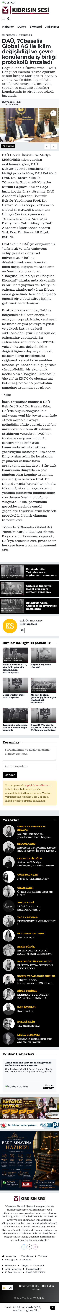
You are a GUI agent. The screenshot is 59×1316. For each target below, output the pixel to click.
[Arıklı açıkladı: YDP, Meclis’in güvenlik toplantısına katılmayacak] (15, 655)
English (26, 1259)
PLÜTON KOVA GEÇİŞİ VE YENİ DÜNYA (35, 967)
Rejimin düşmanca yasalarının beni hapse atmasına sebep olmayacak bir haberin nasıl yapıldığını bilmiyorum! (36, 835)
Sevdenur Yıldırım (30, 933)
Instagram (11, 1259)
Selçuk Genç (26, 843)
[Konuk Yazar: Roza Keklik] (9, 979)
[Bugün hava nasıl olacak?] (44, 655)
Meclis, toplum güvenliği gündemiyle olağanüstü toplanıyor (43, 698)
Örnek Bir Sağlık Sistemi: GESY (35, 893)
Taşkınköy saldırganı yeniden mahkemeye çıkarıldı (15, 728)
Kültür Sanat (13, 1272)
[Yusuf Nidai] (9, 906)
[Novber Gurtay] (17, 1086)
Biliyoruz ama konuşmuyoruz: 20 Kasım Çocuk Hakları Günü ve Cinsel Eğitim (34, 981)
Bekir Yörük (26, 946)
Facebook (27, 1256)
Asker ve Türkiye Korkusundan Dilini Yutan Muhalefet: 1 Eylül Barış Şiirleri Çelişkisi (35, 864)
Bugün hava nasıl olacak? (41, 666)
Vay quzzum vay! (28, 1025)
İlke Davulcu (26, 1007)
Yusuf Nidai (25, 902)
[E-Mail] (22, 630)
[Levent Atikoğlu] (9, 862)
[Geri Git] (9, 3)
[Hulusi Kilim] (9, 1023)
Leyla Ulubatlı (28, 1034)
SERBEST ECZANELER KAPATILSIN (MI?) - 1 (33, 996)
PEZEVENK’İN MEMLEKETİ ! (36, 923)
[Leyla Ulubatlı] (9, 1038)
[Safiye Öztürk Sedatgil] (9, 964)
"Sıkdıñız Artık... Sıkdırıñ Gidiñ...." (29, 908)
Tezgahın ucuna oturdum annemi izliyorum (34, 1040)
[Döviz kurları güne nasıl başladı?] (15, 685)
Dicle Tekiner (27, 990)
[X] (29, 1246)
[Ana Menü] (3, 19)
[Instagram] (35, 1246)
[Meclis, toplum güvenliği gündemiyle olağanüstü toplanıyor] (44, 685)
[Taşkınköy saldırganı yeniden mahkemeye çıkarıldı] (15, 715)
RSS (9, 1287)
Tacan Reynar (27, 917)
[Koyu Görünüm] (8, 19)
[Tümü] (55, 820)
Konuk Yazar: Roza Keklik (36, 976)
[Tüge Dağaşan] (9, 876)
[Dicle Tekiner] (9, 994)
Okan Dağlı (25, 887)
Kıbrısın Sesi (28, 624)
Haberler (8, 26)
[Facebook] (23, 1246)
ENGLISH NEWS (35, 1272)
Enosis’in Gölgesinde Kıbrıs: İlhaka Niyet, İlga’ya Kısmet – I (36, 849)
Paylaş (10, 145)
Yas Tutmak (25, 937)
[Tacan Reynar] (9, 920)
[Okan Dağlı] (9, 891)
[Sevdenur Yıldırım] (9, 935)
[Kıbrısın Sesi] (25, 10)
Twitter (42, 1256)
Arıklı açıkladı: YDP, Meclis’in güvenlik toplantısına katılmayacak (15, 668)
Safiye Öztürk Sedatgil (34, 961)
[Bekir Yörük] (9, 950)
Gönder (10, 775)
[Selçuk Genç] (9, 847)
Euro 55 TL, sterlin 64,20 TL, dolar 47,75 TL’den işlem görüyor (43, 728)
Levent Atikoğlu (29, 858)
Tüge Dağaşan (27, 874)
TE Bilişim (39, 1298)
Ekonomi (36, 26)
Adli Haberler (13, 1268)
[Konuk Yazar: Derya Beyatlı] (9, 830)
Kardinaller (25, 1011)
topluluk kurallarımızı (38, 785)
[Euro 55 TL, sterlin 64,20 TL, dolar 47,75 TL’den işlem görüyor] (44, 715)
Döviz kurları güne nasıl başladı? (14, 696)
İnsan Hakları (34, 1268)
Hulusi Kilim (26, 1021)
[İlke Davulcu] (9, 1009)
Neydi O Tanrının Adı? (33, 878)
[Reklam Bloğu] (29, 1107)
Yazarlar (11, 1256)
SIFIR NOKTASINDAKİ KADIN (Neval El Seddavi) (34, 952)
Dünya (21, 26)
